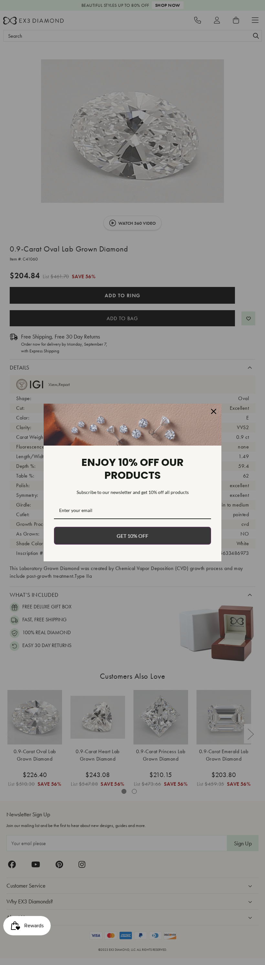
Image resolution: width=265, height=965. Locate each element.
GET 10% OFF (132, 536)
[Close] (213, 411)
